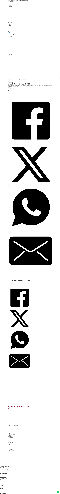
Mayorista (11, 94)
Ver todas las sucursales (11, 437)
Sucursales (10, 6)
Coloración (10, 54)
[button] (9, 33)
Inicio (8, 79)
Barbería (10, 55)
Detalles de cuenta (10, 445)
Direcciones (9, 444)
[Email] (30, 272)
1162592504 (9, 433)
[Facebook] (19, 307)
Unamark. (31, 483)
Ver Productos (11, 3)
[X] (30, 185)
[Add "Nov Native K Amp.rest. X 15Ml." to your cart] (8, 409)
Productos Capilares (16, 79)
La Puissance (9, 90)
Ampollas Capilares (23, 79)
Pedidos (9, 443)
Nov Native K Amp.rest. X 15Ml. (19, 406)
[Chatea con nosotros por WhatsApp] (58, 492)
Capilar (11, 79)
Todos (14, 94)
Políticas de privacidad (11, 449)
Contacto (10, 5)
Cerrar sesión (10, 446)
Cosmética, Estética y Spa (13, 56)
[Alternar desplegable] (13, 34)
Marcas (10, 4)
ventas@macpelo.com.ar (11, 436)
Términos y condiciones (11, 450)
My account (3, 493)
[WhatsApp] (30, 228)
